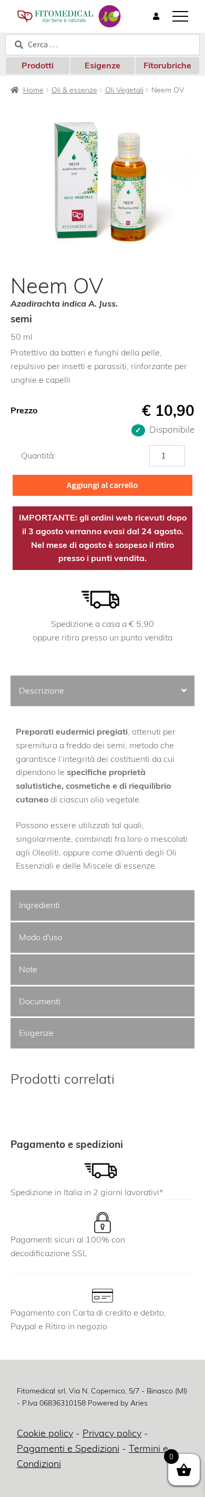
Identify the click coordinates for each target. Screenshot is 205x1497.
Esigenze (102, 65)
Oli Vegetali (124, 90)
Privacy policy (112, 1433)
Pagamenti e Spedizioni (68, 1448)
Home (33, 90)
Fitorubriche (167, 65)
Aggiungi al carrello (102, 485)
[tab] (102, 692)
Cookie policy (45, 1433)
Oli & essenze (74, 90)
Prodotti (38, 65)
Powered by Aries (118, 1403)
